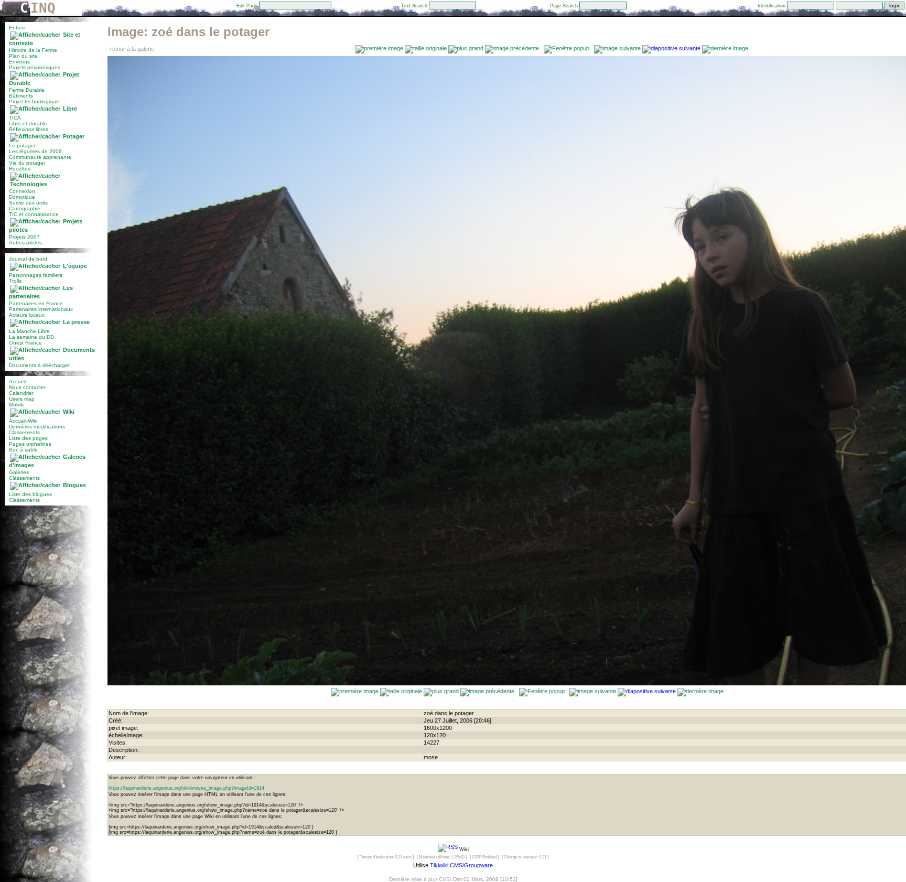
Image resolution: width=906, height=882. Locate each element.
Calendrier (21, 393)
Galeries (19, 472)
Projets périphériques (34, 67)
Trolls (15, 281)
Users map (22, 399)
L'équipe (75, 266)
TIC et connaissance (34, 214)
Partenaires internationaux (41, 309)
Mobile (17, 404)
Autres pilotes (25, 242)
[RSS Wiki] (448, 849)
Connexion (22, 191)
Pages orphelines (30, 444)
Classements (24, 432)
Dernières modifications (37, 426)
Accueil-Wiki (23, 421)
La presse (76, 322)
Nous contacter (27, 387)
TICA (15, 118)
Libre (70, 108)
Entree (17, 27)
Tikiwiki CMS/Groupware (461, 865)
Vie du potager (27, 163)
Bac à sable (23, 450)
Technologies (28, 184)
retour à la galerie (132, 49)
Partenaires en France (36, 303)
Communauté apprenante (40, 157)
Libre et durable (28, 123)
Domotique (22, 197)
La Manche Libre (29, 331)
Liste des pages (28, 438)
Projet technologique (34, 101)
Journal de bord (28, 259)
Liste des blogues (30, 494)
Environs (19, 61)
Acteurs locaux (27, 315)
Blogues (74, 485)
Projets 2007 (24, 237)
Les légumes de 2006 (35, 151)
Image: (188, 32)
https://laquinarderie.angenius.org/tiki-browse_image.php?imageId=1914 (186, 788)
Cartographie (24, 208)
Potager (73, 136)
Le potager (22, 145)
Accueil (17, 381)
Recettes (19, 168)
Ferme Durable (27, 90)
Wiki (68, 411)
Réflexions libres (28, 129)
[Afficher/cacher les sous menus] (35, 34)
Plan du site (23, 56)
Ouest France (25, 343)
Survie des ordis (28, 203)
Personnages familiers (35, 275)
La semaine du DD (31, 337)
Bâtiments (21, 96)
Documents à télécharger (39, 365)
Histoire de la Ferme (33, 50)
